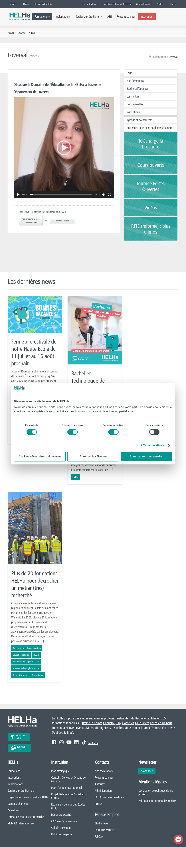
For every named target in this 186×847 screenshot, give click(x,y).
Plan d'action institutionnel (66, 788)
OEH (109, 16)
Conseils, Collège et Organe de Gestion (68, 779)
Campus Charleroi (18, 804)
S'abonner (147, 771)
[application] (64, 147)
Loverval (173, 57)
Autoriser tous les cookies (146, 456)
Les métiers (133, 96)
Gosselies (128, 723)
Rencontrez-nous (126, 16)
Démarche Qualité (61, 814)
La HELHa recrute (104, 830)
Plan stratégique (60, 771)
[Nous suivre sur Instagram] (61, 742)
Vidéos (150, 208)
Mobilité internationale (21, 823)
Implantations (62, 16)
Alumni (26, 4)
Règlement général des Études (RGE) (68, 806)
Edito (129, 73)
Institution (91, 4)
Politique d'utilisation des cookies (157, 801)
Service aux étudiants (87, 16)
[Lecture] (18, 194)
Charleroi (108, 723)
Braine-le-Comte (92, 723)
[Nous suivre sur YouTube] (69, 742)
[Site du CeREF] (19, 748)
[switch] (72, 432)
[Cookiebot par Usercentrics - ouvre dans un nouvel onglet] (156, 388)
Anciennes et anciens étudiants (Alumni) (149, 128)
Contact (160, 4)
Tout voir (93, 743)
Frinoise (156, 728)
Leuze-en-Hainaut (161, 723)
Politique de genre (61, 834)
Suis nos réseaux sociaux (62, 220)
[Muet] (104, 194)
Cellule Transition (61, 828)
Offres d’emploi (143, 4)
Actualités (13, 810)
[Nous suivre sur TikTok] (84, 742)
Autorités (100, 784)
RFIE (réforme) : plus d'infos (150, 229)
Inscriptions (147, 16)
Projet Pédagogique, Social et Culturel (67, 796)
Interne (13, 4)
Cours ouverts (150, 165)
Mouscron (130, 728)
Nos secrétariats (104, 771)
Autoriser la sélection (93, 456)
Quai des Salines (62, 732)
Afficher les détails (153, 445)
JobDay (99, 836)
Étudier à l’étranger (137, 88)
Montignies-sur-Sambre (108, 728)
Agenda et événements (139, 120)
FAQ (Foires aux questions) (109, 797)
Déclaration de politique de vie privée (155, 792)
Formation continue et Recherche (117, 4)
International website (42, 4)
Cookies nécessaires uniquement (40, 456)
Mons (89, 728)
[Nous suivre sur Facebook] (54, 742)
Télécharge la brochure (150, 144)
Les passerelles (135, 104)
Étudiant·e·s (101, 823)
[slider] (61, 194)
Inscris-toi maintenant (30, 220)
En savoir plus (35, 370)
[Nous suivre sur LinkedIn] (76, 742)
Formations (41, 16)
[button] (64, 147)
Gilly (118, 723)
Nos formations (135, 81)
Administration (103, 790)
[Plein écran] (109, 194)
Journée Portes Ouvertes (151, 186)
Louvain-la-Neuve (63, 728)
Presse (173, 4)
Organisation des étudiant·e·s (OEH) (28, 797)
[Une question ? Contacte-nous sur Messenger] (178, 839)
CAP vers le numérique (64, 821)
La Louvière (142, 723)
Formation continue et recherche (26, 817)
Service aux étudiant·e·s (21, 790)
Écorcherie (168, 728)
